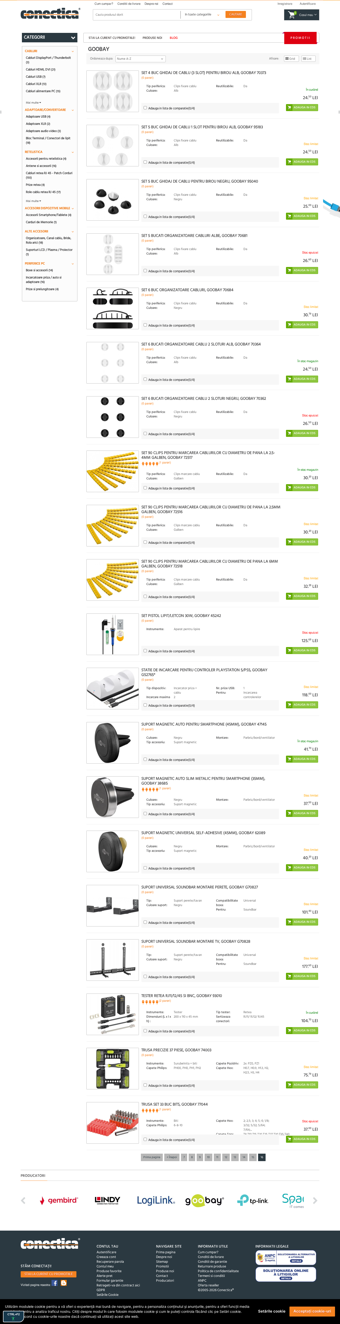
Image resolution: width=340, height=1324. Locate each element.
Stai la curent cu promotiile (48, 1274)
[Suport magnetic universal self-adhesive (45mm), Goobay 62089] (112, 851)
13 (235, 1157)
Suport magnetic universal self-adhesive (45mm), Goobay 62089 (203, 833)
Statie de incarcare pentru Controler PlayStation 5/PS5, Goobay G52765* (204, 672)
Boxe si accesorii (39, 270)
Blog (174, 38)
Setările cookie (271, 1311)
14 (244, 1157)
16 (262, 1157)
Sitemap (162, 1262)
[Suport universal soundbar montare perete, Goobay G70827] (112, 906)
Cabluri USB (36, 76)
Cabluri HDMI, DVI (41, 69)
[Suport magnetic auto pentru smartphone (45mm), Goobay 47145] (112, 743)
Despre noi (151, 3)
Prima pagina (151, 1157)
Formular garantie (110, 1281)
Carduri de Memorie (41, 222)
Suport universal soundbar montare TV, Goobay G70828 (195, 941)
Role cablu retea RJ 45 (43, 192)
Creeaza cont (106, 1257)
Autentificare (106, 1252)
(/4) (171, 108)
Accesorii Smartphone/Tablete (48, 214)
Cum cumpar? (104, 3)
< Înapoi (172, 1157)
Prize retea (35, 184)
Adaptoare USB (38, 116)
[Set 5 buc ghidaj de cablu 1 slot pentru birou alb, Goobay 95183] (112, 145)
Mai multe (32, 103)
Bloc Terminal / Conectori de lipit (48, 140)
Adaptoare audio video (43, 131)
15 (253, 1157)
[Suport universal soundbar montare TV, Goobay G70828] (112, 960)
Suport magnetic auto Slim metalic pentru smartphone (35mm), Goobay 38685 (203, 781)
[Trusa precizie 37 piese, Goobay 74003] (112, 1068)
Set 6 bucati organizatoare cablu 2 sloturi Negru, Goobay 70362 (203, 399)
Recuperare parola (110, 1262)
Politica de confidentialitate (218, 1271)
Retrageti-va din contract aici (118, 1285)
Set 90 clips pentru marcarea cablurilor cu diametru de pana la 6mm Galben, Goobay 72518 (209, 564)
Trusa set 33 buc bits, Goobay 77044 (174, 1104)
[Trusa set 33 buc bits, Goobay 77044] (112, 1123)
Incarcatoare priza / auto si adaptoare (43, 279)
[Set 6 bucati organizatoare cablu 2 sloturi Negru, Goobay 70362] (112, 417)
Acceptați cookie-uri (312, 1311)
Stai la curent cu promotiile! (112, 38)
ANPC (202, 1281)
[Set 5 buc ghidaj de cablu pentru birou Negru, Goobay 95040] (112, 200)
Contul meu (105, 1266)
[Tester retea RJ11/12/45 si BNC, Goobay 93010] (112, 1014)
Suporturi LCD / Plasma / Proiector (49, 252)
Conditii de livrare (128, 3)
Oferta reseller (208, 1285)
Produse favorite (109, 1271)
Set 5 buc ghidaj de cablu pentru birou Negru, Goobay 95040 (199, 181)
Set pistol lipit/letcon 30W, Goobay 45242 (181, 616)
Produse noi (152, 38)
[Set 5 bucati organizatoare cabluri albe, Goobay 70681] (112, 254)
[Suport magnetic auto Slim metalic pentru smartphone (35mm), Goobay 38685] (112, 797)
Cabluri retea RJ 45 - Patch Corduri (49, 175)
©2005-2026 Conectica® (216, 1290)
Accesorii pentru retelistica (46, 158)
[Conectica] (50, 1244)
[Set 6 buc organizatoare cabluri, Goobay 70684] (112, 308)
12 (226, 1157)
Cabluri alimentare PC (43, 91)
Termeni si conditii (211, 1276)
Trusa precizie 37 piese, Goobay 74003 (176, 1050)
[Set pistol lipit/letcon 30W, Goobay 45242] (112, 634)
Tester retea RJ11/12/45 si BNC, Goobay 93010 (181, 996)
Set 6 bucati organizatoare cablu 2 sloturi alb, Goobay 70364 (201, 344)
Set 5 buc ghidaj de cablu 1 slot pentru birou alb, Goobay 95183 (202, 127)
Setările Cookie (107, 1295)
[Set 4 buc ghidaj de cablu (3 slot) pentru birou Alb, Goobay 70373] (112, 91)
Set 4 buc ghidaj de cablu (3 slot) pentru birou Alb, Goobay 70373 (203, 73)
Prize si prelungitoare (42, 289)
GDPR (101, 1290)
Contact (167, 3)
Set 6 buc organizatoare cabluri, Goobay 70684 (187, 290)
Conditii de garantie (212, 1262)
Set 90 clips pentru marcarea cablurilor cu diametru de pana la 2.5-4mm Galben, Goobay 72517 (208, 455)
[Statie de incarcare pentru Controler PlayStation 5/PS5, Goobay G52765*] (112, 688)
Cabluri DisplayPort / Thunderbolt (48, 60)
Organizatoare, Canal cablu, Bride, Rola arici (48, 240)
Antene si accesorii (41, 165)
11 (217, 1157)
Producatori (165, 1281)
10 (208, 1157)
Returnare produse (212, 1266)
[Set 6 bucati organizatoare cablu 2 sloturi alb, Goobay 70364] (112, 363)
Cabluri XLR (36, 83)
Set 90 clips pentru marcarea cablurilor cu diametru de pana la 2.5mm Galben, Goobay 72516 (211, 509)
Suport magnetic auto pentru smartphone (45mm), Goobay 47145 (204, 724)
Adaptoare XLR (38, 123)
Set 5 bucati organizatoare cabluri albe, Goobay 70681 (194, 236)
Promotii (300, 38)
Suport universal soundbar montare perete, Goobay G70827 (199, 887)
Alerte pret (105, 1276)
